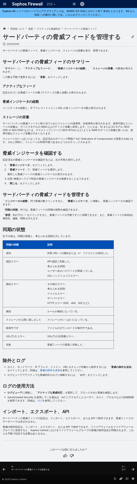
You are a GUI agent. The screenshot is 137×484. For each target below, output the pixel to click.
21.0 (49, 4)
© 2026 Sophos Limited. (14, 479)
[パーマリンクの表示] (132, 37)
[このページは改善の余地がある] (72, 456)
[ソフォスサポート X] (115, 479)
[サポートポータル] (121, 479)
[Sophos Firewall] (4, 28)
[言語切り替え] (82, 4)
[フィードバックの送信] (133, 479)
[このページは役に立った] (65, 456)
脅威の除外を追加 (50, 370)
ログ (39, 400)
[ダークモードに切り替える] (74, 4)
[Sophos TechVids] (127, 479)
